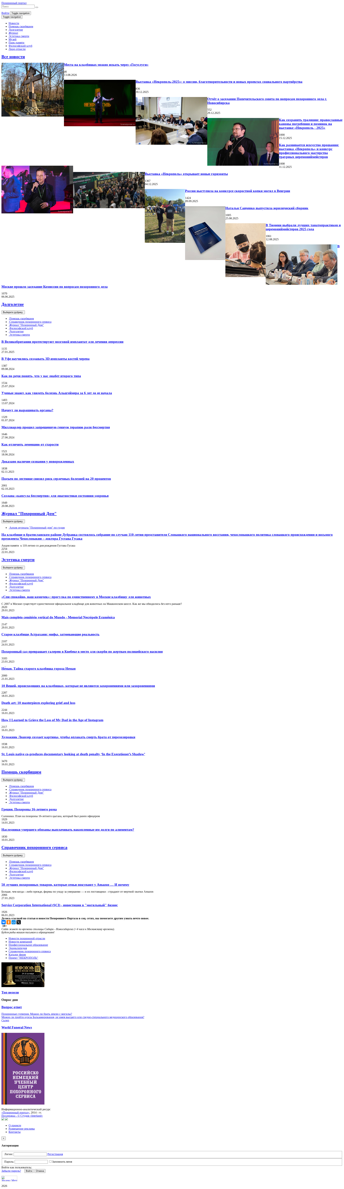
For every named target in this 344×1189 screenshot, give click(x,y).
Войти (5, 13)
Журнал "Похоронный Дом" (26, 325)
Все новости (13, 56)
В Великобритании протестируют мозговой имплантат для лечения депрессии (62, 342)
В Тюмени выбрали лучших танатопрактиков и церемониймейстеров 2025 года (303, 227)
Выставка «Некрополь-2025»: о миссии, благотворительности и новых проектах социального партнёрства (219, 82)
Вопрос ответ (11, 1007)
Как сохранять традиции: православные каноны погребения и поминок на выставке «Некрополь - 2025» (310, 124)
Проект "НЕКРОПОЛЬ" (23, 957)
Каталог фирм (17, 954)
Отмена (40, 1171)
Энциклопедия (18, 948)
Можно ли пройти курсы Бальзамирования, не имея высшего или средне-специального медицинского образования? (72, 1017)
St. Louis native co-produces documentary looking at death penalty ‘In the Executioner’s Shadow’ (73, 754)
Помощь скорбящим (21, 26)
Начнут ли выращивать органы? (27, 410)
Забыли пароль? (11, 1170)
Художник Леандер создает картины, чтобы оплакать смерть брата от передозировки (68, 737)
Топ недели (10, 992)
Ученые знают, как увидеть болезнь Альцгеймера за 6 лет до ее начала (56, 393)
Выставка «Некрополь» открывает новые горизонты (186, 174)
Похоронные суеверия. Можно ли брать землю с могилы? (36, 1013)
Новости (14, 23)
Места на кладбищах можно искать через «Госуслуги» (106, 65)
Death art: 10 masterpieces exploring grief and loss (38, 703)
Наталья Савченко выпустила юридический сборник (266, 208)
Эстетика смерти (19, 36)
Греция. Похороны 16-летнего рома (29, 809)
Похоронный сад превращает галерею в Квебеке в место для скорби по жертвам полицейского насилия (82, 651)
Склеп (5, 1020)
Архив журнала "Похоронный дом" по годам (37, 527)
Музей (12, 39)
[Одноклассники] (8, 922)
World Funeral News (16, 1027)
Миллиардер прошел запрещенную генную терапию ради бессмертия (55, 427)
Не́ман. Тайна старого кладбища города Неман (38, 668)
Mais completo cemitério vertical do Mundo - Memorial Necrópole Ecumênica (58, 617)
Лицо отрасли (17, 49)
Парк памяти (16, 42)
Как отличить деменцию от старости (30, 444)
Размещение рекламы (22, 1128)
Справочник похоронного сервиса (30, 321)
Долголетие (16, 29)
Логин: (8, 1154)
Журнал (13, 32)
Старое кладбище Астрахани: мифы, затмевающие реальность (50, 634)
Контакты (15, 1131)
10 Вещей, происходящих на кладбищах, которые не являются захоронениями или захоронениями (78, 686)
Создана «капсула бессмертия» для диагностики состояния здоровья (55, 496)
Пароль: (9, 1161)
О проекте (15, 1125)
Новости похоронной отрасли (27, 938)
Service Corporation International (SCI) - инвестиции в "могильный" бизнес (59, 905)
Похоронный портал (14, 2)
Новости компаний (20, 941)
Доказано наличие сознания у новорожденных (37, 461)
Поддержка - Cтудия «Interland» (22, 1115)
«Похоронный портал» (15, 1112)
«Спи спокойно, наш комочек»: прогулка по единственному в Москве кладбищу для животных (76, 597)
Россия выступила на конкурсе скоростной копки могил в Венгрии (237, 191)
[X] (18, 922)
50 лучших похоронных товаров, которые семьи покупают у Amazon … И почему (65, 885)
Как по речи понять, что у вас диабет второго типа (41, 376)
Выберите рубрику (13, 312)
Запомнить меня (62, 1161)
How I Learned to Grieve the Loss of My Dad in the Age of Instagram (52, 720)
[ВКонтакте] (3, 922)
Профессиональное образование (28, 944)
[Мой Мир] (13, 922)
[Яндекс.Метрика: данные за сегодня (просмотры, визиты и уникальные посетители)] (9, 1178)
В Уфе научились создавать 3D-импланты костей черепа (45, 359)
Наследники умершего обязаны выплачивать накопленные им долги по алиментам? (67, 829)
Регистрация (55, 1154)
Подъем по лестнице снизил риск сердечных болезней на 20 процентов (56, 479)
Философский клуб (20, 45)
